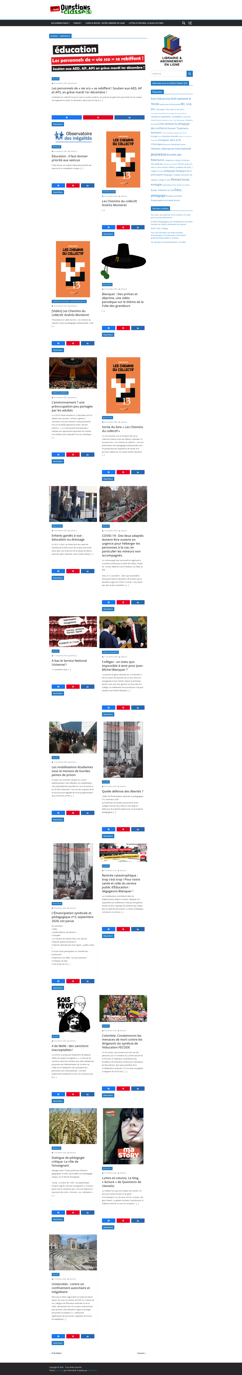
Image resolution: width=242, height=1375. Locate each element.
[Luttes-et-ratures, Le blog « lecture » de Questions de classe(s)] (123, 1136)
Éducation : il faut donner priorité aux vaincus (70, 158)
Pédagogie (56, 147)
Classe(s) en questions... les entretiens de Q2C (69, 301)
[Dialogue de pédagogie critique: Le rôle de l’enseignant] (73, 1126)
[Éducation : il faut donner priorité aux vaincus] (73, 137)
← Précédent (55, 1353)
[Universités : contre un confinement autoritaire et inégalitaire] (73, 1252)
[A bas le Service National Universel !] (73, 631)
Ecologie (154, 136)
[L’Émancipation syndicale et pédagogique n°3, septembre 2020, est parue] (73, 871)
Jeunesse (158, 154)
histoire (183, 144)
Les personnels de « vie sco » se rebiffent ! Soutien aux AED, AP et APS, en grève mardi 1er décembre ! (97, 90)
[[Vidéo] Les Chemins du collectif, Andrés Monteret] (73, 269)
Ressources (107, 284)
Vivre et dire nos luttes (181, 185)
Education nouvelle (170, 136)
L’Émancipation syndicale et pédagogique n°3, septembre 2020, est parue (73, 917)
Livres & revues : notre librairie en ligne (105, 23)
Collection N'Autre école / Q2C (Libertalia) (170, 120)
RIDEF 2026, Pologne (159, 228)
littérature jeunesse (170, 164)
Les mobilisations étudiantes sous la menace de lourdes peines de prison (72, 771)
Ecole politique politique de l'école (175, 133)
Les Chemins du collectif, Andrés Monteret (119, 203)
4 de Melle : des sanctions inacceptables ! (70, 1048)
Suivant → (142, 1353)
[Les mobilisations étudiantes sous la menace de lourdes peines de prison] (73, 738)
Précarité (160, 171)
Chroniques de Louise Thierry (176, 113)
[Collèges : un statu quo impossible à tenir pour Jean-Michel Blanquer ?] (123, 632)
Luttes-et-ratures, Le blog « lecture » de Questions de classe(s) (121, 1182)
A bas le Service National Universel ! (69, 662)
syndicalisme (167, 185)
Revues (176, 179)
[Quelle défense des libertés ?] (123, 750)
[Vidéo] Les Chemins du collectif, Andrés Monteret (70, 313)
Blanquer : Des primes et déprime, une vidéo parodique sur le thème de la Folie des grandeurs (123, 300)
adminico (73, 83)
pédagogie (169, 170)
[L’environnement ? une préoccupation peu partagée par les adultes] (73, 373)
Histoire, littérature (162, 148)
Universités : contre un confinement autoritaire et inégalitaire (71, 1288)
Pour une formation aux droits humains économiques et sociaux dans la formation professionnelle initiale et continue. (168, 235)
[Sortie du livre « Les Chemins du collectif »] (123, 385)
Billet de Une (107, 417)
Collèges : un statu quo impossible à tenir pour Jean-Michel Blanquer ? (122, 666)
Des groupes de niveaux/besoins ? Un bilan (168, 242)
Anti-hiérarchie (160, 98)
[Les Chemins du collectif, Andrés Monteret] (123, 159)
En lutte (55, 79)
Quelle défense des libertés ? (122, 791)
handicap (175, 144)
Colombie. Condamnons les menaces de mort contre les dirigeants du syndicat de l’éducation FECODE (122, 1041)
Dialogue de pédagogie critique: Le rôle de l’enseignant (68, 1161)
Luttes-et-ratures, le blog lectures (146, 23)
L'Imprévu (168, 160)
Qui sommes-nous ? (60, 23)
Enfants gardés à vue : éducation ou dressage (68, 537)
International (183, 148)
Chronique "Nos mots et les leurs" (170, 109)
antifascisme (164, 104)
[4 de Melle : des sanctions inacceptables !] (73, 1013)
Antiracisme (174, 104)
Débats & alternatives (60, 393)
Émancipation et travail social (165, 200)
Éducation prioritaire (174, 196)
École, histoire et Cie (162, 190)
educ (159, 136)
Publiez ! (77, 23)
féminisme (167, 144)
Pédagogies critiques (172, 175)
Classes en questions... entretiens (166, 116)
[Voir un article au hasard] (190, 23)
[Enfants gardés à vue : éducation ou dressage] (73, 504)
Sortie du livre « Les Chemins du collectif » (122, 429)
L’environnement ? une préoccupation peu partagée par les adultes (72, 406)
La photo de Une (109, 192)
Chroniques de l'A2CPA (158, 113)
